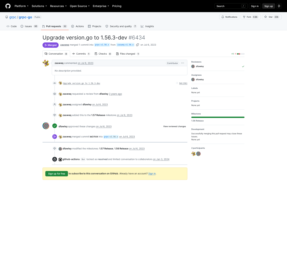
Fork (252, 17)
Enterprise (99, 6)
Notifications (231, 17)
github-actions (71, 159)
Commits (84, 53)
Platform (20, 6)
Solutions (38, 6)
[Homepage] (8, 6)
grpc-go (25, 17)
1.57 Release (98, 115)
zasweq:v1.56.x (125, 45)
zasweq (64, 44)
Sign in (152, 173)
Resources (57, 6)
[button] (183, 63)
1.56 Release (121, 148)
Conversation (59, 53)
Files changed (131, 53)
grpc (12, 17)
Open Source (78, 6)
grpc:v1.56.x (102, 45)
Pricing (116, 6)
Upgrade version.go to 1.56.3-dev (81, 83)
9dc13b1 (183, 83)
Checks (106, 53)
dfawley (63, 126)
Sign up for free (56, 173)
